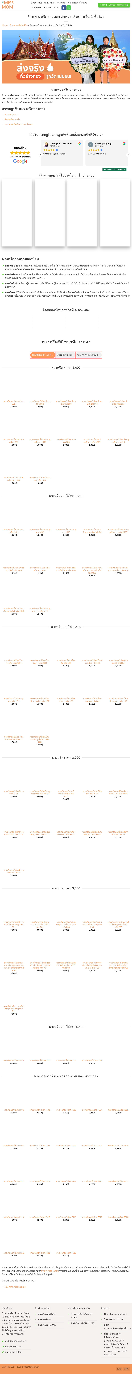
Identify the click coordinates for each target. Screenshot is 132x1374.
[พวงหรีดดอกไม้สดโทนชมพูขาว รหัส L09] (92, 684)
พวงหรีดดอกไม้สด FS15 (118, 1181)
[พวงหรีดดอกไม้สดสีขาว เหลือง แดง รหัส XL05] (118, 776)
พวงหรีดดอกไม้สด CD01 (13, 1061)
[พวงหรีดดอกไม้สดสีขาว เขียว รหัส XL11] (14, 855)
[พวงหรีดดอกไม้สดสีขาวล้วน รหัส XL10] (118, 817)
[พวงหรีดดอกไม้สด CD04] (92, 1046)
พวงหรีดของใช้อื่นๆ (47, 1325)
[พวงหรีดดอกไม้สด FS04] (92, 1095)
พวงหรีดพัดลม (44, 1320)
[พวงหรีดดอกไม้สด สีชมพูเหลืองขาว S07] (40, 425)
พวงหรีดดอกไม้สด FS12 (40, 1181)
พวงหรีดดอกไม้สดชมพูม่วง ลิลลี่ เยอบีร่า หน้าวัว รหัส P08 (66, 965)
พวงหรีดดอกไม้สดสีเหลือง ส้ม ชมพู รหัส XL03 (66, 793)
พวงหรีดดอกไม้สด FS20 (118, 1217)
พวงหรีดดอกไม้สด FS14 (92, 1181)
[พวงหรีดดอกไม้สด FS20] (118, 1202)
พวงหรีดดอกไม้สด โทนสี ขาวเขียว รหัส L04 (92, 662)
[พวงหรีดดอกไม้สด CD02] (40, 1046)
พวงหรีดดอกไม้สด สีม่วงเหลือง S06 (14, 441)
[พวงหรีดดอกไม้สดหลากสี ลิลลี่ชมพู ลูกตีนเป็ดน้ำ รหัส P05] (118, 907)
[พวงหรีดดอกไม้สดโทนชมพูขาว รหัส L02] (40, 646)
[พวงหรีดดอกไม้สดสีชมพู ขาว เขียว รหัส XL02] (40, 776)
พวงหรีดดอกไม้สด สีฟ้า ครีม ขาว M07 (40, 569)
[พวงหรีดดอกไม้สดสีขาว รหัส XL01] (14, 776)
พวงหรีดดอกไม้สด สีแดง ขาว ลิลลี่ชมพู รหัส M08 (66, 569)
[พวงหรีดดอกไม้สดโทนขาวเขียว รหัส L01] (14, 646)
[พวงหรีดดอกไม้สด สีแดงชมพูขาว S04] (92, 386)
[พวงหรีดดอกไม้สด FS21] (14, 1238)
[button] (128, 155)
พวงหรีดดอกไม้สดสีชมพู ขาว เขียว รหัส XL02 (40, 792)
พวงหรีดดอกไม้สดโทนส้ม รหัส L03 (66, 662)
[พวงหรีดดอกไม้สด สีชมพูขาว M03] (66, 515)
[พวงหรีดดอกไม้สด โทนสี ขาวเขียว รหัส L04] (92, 646)
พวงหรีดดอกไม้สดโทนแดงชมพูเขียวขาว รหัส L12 (39, 739)
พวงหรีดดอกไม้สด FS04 (92, 1110)
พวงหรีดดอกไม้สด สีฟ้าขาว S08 (66, 441)
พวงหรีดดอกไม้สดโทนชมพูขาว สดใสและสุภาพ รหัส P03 (66, 924)
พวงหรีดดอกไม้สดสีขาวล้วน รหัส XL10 (118, 833)
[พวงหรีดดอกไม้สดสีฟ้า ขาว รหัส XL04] (92, 776)
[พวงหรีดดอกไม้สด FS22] (40, 1238)
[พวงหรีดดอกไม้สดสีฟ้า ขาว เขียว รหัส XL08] (66, 817)
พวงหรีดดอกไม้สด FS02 (40, 1110)
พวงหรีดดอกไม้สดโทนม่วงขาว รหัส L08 (66, 700)
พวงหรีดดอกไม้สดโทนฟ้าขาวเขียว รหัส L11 (13, 738)
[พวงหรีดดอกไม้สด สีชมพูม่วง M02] (40, 515)
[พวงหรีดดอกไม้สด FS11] (14, 1166)
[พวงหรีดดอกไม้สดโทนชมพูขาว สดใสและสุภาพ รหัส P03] (66, 907)
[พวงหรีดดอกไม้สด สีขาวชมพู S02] (40, 386)
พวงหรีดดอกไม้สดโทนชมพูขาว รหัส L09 (92, 700)
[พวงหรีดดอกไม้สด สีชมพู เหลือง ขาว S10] (118, 425)
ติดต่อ (55, 7)
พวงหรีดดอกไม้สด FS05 (118, 1110)
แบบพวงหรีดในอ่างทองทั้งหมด (19, 124)
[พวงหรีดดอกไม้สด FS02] (40, 1095)
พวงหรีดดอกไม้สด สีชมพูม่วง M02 (40, 531)
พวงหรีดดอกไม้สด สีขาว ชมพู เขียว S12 (40, 479)
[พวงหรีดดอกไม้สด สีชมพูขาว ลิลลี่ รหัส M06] (14, 553)
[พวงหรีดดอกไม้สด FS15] (118, 1166)
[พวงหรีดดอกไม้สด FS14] (92, 1166)
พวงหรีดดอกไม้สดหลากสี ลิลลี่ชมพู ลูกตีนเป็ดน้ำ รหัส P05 (118, 924)
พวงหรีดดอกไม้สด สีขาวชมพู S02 (40, 402)
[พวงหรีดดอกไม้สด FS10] (118, 1131)
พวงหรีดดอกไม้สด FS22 (40, 1253)
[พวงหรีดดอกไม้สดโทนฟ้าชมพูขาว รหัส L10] (118, 684)
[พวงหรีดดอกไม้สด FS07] (40, 1131)
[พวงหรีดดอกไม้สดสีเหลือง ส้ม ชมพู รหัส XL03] (66, 776)
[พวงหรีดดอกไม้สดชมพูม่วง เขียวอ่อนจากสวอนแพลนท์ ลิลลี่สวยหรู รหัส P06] (14, 948)
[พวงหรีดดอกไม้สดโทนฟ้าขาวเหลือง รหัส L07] (40, 684)
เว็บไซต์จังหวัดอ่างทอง (15, 1287)
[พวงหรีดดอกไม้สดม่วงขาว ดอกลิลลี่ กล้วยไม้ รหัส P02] (40, 907)
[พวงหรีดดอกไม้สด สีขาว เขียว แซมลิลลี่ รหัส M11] (14, 594)
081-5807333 (116, 1320)
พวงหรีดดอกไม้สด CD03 (66, 1061)
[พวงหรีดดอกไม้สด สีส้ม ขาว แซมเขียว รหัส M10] (118, 553)
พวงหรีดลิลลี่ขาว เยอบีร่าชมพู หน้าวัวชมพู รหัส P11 (13, 1008)
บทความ (47, 7)
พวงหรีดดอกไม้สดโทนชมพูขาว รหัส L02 (39, 662)
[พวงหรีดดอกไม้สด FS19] (92, 1202)
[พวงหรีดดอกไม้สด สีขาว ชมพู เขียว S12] (40, 463)
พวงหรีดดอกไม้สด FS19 (92, 1217)
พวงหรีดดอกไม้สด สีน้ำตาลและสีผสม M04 (92, 531)
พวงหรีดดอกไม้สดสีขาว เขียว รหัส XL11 (14, 871)
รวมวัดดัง (36, 7)
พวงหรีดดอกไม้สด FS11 (14, 1181)
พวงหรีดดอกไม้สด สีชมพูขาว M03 (66, 531)
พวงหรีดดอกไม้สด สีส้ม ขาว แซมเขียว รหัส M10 (118, 569)
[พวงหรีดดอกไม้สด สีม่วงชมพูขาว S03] (66, 386)
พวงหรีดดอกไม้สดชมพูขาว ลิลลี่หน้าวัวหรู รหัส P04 (92, 924)
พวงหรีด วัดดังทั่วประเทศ (82, 1323)
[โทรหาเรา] (68, 7)
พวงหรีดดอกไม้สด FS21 (14, 1253)
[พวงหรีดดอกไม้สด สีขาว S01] (14, 386)
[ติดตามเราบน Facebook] (63, 7)
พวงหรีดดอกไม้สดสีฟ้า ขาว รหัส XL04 (92, 792)
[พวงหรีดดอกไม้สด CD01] (14, 1046)
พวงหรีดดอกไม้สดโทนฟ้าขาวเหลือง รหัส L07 (39, 700)
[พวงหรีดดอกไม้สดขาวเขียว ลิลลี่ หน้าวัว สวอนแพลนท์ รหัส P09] (92, 948)
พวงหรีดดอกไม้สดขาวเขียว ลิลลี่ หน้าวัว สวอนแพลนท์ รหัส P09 (92, 965)
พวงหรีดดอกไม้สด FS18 (66, 1217)
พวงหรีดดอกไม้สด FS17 (40, 1217)
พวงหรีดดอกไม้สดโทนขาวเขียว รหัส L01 (13, 662)
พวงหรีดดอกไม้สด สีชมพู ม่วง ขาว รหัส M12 (40, 610)
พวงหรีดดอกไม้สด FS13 (66, 1181)
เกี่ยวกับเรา (49, 3)
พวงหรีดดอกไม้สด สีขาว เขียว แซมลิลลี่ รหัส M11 (13, 610)
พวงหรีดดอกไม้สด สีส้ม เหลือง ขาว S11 (13, 479)
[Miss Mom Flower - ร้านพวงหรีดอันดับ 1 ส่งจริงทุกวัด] (14, 5)
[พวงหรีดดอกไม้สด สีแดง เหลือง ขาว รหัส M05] (118, 515)
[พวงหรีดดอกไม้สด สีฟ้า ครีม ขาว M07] (40, 553)
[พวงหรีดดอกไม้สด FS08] (66, 1131)
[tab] (42, 355)
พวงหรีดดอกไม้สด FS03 (66, 1110)
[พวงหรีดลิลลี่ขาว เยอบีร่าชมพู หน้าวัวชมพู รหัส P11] (14, 991)
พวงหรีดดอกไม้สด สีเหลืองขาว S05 (118, 402)
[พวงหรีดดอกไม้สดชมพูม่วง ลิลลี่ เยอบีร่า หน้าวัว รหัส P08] (66, 948)
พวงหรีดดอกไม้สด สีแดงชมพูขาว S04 (92, 402)
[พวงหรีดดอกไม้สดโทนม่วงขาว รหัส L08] (66, 684)
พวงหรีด (61, 3)
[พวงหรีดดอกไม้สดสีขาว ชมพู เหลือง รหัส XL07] (40, 817)
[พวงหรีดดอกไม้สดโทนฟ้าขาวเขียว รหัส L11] (14, 722)
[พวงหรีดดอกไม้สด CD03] (66, 1046)
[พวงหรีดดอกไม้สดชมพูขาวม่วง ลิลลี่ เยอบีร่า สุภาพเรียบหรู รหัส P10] (118, 948)
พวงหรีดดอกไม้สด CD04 (92, 1061)
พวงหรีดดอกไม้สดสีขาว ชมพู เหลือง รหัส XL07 (40, 833)
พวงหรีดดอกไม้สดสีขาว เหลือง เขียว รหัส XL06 (14, 833)
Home (5, 25)
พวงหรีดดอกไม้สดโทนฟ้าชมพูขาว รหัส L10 (118, 700)
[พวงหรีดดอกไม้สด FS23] (66, 1238)
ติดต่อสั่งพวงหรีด (12, 119)
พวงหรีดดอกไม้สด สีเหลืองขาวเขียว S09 (92, 441)
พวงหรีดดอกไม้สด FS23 (66, 1253)
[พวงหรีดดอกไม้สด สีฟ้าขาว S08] (66, 425)
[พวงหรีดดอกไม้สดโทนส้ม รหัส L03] (66, 646)
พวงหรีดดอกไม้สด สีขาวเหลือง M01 (14, 531)
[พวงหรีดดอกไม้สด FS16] (14, 1202)
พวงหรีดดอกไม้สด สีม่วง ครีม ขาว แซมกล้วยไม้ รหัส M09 (92, 570)
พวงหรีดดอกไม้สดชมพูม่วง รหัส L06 (13, 700)
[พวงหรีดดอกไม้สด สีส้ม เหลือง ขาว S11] (14, 463)
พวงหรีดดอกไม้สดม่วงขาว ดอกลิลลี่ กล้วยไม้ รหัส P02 (40, 924)
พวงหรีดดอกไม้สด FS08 (66, 1146)
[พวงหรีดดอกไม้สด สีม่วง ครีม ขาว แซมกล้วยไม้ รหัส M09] (92, 553)
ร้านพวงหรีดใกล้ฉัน (77, 3)
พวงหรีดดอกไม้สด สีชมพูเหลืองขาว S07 (40, 441)
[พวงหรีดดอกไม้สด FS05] (118, 1095)
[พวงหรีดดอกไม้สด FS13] (66, 1166)
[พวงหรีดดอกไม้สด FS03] (66, 1095)
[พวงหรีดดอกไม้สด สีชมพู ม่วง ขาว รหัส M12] (40, 594)
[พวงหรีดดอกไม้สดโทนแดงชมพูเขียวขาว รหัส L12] (40, 722)
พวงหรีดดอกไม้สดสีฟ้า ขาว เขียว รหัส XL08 (66, 833)
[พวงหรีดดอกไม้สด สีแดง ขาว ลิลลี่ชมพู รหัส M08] (66, 553)
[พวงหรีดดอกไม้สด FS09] (92, 1131)
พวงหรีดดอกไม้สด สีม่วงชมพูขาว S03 (66, 402)
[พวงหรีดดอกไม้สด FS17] (40, 1202)
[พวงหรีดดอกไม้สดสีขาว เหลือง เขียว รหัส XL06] (14, 817)
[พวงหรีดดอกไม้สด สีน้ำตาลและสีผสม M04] (92, 515)
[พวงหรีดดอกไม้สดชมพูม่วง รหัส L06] (14, 684)
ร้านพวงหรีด (37, 3)
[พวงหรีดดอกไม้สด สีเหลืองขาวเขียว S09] (92, 425)
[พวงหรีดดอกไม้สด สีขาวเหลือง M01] (14, 515)
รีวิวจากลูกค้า (11, 115)
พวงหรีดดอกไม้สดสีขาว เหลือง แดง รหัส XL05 (118, 792)
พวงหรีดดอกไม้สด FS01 (14, 1110)
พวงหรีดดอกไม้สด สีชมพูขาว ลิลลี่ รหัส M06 (13, 569)
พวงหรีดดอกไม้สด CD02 (40, 1061)
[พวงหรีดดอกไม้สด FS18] (66, 1202)
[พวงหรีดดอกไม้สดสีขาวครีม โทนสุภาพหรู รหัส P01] (14, 907)
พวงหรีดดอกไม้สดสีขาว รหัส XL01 (14, 792)
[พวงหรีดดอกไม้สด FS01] (14, 1095)
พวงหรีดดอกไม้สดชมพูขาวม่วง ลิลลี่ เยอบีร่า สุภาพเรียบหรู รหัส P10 (118, 965)
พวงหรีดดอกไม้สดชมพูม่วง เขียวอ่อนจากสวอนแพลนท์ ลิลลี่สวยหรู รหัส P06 (14, 966)
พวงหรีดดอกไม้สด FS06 (14, 1146)
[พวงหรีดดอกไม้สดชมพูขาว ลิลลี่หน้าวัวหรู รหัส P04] (92, 907)
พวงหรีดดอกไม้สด (46, 1314)
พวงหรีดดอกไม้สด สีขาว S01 (14, 402)
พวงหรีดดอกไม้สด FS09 (92, 1146)
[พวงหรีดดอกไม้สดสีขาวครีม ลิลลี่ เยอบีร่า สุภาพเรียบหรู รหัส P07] (40, 948)
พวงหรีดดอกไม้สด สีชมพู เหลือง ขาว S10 (118, 441)
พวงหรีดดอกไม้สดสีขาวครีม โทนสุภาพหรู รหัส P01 (14, 924)
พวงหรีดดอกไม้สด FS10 (118, 1146)
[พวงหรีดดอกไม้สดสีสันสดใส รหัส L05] (118, 646)
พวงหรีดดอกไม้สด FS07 (40, 1146)
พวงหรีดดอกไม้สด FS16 (14, 1217)
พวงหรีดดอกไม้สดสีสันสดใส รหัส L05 (118, 662)
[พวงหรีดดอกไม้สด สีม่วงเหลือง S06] (14, 425)
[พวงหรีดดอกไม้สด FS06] (14, 1131)
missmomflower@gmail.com (117, 1328)
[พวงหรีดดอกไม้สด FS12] (40, 1166)
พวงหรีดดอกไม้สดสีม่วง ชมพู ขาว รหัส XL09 (92, 833)
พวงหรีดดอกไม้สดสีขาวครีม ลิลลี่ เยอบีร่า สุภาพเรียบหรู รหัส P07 (40, 965)
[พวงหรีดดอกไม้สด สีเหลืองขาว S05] (118, 386)
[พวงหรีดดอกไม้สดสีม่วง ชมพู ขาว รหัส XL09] (92, 817)
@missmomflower (118, 1314)
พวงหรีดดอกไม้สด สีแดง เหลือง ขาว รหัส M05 (118, 531)
